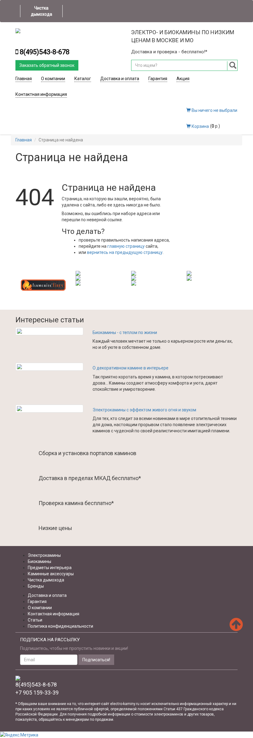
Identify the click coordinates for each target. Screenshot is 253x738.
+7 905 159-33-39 (37, 692)
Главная (23, 78)
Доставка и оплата (119, 78)
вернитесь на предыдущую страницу (125, 252)
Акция (182, 78)
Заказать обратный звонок (46, 65)
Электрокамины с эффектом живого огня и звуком (144, 409)
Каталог (82, 78)
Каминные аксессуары (51, 573)
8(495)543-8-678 (44, 52)
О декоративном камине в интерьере (130, 367)
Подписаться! (96, 659)
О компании (53, 78)
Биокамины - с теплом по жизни (125, 332)
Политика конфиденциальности (60, 626)
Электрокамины (44, 555)
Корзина (200, 126)
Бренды (36, 586)
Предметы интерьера (50, 567)
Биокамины (39, 561)
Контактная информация (41, 94)
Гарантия (157, 78)
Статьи (35, 620)
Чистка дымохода (41, 11)
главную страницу (126, 246)
